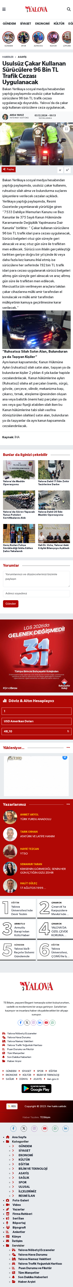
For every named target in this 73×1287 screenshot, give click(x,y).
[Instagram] (33, 1023)
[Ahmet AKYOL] (10, 816)
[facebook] (13, 1129)
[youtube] (45, 1129)
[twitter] (24, 1129)
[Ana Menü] (4, 9)
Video (16, 1204)
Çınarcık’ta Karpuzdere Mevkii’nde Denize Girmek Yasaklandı (61, 910)
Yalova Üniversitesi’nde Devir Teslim (22, 910)
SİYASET (25, 23)
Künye (16, 1236)
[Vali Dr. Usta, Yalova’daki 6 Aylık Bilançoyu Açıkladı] (54, 533)
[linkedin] (66, 1129)
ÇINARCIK (56, 903)
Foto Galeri (20, 1200)
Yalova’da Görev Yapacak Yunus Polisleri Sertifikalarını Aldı (19, 515)
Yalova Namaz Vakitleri (20, 1041)
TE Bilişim (45, 1117)
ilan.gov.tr (53, 1079)
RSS (13, 1106)
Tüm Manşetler (16, 1053)
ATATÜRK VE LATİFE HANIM (37, 836)
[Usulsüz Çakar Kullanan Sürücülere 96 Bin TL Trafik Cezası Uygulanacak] (36, 143)
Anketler (18, 1231)
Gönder (10, 603)
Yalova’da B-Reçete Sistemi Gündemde (24, 952)
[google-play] (36, 1089)
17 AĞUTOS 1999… (33, 888)
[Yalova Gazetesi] (36, 10)
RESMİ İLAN (26, 1195)
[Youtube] (46, 1023)
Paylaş (10, 169)
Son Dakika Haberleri (19, 1057)
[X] (27, 1023)
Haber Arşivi (14, 1061)
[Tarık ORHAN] (10, 834)
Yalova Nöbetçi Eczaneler (22, 1033)
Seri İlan (18, 1218)
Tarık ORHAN (29, 832)
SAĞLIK (10, 1079)
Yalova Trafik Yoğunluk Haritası (24, 1045)
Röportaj (18, 1222)
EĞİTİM (15, 903)
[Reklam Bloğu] (36, 655)
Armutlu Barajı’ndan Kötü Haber (22, 931)
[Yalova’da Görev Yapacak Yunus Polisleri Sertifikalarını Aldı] (19, 500)
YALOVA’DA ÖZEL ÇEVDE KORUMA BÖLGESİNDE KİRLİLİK (60, 931)
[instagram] (34, 1129)
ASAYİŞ (22, 57)
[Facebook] (21, 1023)
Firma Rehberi (22, 1213)
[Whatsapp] (52, 1023)
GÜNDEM (9, 23)
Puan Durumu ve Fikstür (20, 1049)
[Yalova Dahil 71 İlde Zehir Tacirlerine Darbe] (54, 469)
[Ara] (69, 9)
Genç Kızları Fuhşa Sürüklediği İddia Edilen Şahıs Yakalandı (18, 548)
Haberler (7, 57)
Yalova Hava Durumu (19, 1037)
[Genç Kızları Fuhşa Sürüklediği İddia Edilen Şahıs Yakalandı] (19, 533)
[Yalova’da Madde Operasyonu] (19, 469)
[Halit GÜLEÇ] (10, 885)
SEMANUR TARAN (31, 864)
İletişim (17, 1241)
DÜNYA (23, 1079)
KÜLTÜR (59, 23)
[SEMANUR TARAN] (10, 868)
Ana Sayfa (19, 1137)
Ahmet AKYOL (29, 814)
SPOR (40, 1071)
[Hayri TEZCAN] (10, 851)
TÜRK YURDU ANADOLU (35, 819)
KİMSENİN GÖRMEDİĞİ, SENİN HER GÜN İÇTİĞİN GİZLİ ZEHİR (43, 871)
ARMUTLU (19, 924)
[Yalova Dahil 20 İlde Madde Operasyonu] (54, 500)
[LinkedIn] (40, 1023)
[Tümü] (68, 747)
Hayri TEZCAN (29, 849)
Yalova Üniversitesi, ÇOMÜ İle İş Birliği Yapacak (61, 952)
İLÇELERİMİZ (27, 1191)
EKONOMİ (42, 23)
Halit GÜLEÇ (28, 883)
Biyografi (19, 1227)
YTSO (24, 853)
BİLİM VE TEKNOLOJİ (48, 1075)
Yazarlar (18, 1209)
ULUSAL (24, 1186)
